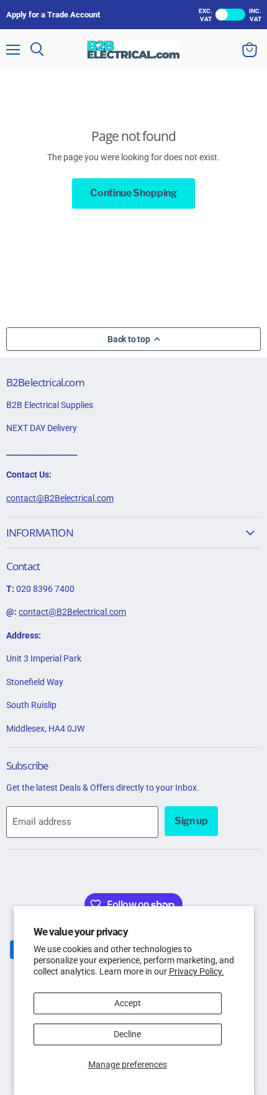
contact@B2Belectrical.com (60, 498)
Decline (127, 1034)
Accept (127, 1003)
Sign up (191, 821)
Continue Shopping (133, 193)
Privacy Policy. (196, 971)
